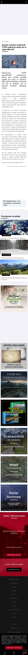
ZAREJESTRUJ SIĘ (14, 569)
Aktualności (14, 583)
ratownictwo (17, 203)
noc (19, 201)
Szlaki (14, 587)
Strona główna (14, 579)
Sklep (14, 594)
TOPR (5, 205)
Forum (14, 591)
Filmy (14, 606)
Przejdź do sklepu (14, 555)
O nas (14, 624)
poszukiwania (7, 203)
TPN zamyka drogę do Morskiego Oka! (12, 258)
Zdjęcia (13, 602)
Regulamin (14, 628)
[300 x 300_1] (14, 311)
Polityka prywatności (14, 632)
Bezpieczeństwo (14, 609)
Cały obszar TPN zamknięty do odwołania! (13, 238)
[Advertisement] (14, 19)
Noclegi (13, 613)
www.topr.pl (12, 166)
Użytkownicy (14, 598)
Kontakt (13, 617)
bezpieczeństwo (12, 201)
